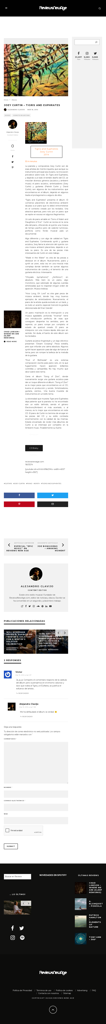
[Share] (12, 156)
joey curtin (19, 483)
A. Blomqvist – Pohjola (96, 903)
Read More (11, 341)
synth (37, 483)
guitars (8, 483)
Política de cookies (64, 990)
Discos (7, 115)
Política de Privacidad (22, 990)
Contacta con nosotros (48, 993)
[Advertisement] (53, 25)
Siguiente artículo (48, 543)
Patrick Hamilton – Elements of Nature (95, 921)
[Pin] (12, 167)
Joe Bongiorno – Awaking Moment (52, 548)
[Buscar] (96, 42)
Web (6, 814)
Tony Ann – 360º (95, 938)
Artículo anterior (24, 543)
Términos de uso (43, 990)
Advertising (82, 990)
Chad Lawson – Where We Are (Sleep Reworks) (95, 888)
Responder (23, 693)
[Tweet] (12, 162)
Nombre (8, 787)
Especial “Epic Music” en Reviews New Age (19, 548)
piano (29, 483)
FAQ (94, 990)
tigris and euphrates (51, 483)
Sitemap (67, 993)
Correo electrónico (15, 800)
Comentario (10, 739)
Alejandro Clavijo (16, 110)
